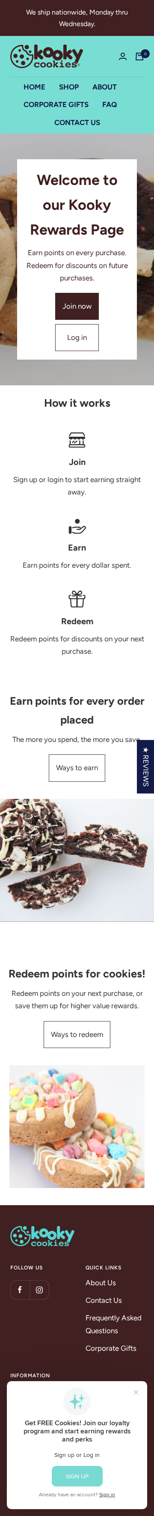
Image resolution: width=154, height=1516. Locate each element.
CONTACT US (77, 122)
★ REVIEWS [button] (146, 766)
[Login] (123, 56)
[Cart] (139, 56)
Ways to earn (77, 767)
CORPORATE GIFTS (56, 104)
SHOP (69, 87)
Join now (77, 306)
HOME (34, 87)
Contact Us (104, 1300)
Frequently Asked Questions (114, 1323)
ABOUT (104, 87)
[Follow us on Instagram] (39, 1289)
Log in (77, 337)
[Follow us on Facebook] (20, 1289)
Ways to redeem (77, 1034)
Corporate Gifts (111, 1348)
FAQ (109, 104)
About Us (101, 1282)
